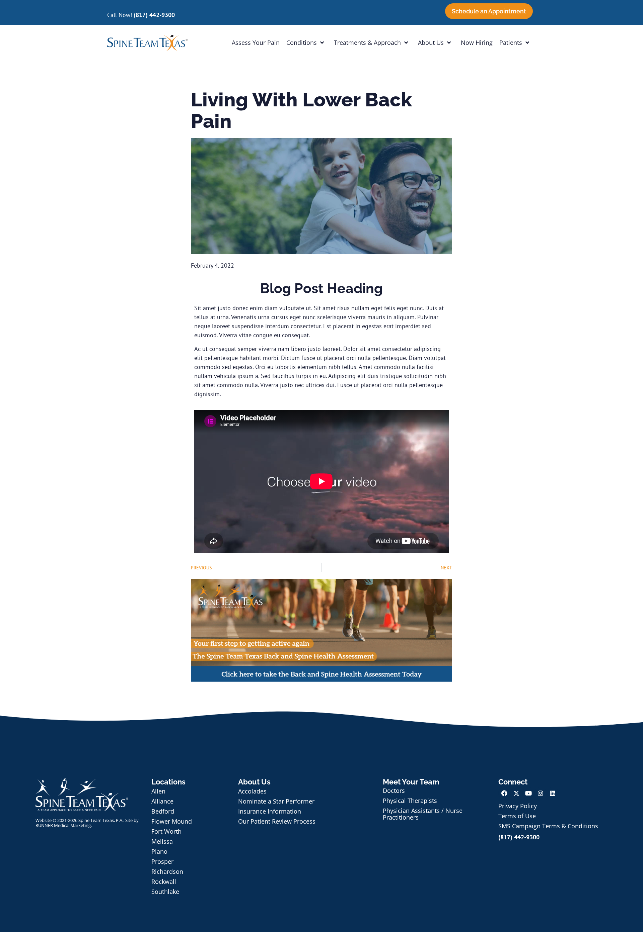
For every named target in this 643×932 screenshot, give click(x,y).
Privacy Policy (517, 806)
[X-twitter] (516, 793)
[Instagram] (540, 793)
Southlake (165, 892)
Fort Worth (166, 831)
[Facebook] (504, 793)
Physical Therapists (410, 801)
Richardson (167, 871)
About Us (431, 42)
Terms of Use (517, 816)
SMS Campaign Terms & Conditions (548, 826)
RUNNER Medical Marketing (63, 825)
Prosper (162, 861)
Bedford (162, 811)
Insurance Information (269, 811)
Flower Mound (171, 821)
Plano (159, 851)
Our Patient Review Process (276, 821)
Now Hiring (477, 42)
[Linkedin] (553, 793)
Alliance (162, 801)
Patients (510, 42)
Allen (158, 791)
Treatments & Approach (367, 42)
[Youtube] (528, 793)
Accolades (252, 791)
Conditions (301, 42)
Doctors (394, 790)
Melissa (162, 841)
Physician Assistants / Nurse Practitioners (422, 814)
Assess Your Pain (256, 42)
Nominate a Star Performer (276, 801)
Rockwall (163, 881)
